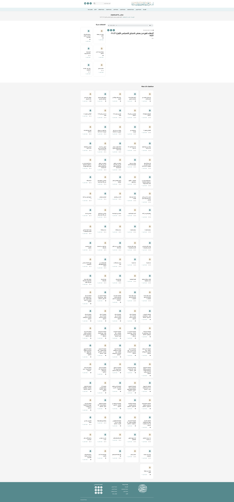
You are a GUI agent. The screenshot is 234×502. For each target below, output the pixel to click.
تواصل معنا (90, 9)
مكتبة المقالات (101, 9)
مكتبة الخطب (122, 9)
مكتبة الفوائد (108, 9)
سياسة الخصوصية (83, 499)
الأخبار (95, 9)
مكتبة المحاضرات (130, 9)
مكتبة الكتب (115, 9)
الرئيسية (144, 9)
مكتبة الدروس (138, 9)
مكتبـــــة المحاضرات (126, 17)
